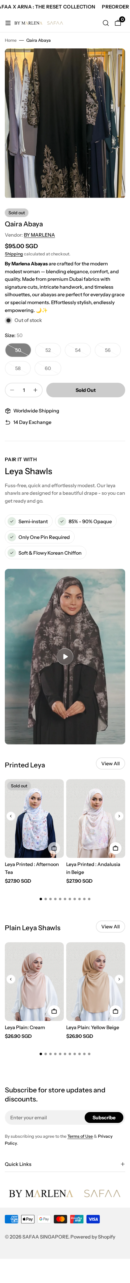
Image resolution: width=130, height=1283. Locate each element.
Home (11, 40)
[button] (11, 816)
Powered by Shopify (92, 1237)
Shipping (14, 254)
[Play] (65, 656)
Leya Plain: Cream (25, 1027)
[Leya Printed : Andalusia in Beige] (95, 818)
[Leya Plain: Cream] (34, 981)
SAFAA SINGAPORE (45, 1237)
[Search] (105, 23)
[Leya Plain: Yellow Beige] (95, 981)
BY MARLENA (39, 235)
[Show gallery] (115, 59)
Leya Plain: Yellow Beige (92, 1027)
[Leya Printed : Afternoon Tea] (34, 818)
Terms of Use (80, 1136)
